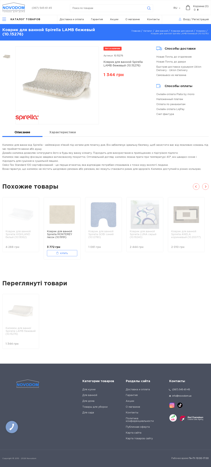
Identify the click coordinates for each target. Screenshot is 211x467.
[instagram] (172, 405)
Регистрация (200, 19)
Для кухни (88, 389)
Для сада (88, 413)
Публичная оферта (138, 427)
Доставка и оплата (72, 19)
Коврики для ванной (182, 31)
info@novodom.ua (181, 396)
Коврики (201, 31)
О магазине (132, 19)
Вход (186, 19)
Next (205, 186)
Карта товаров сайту (139, 438)
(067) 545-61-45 (42, 8)
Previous (196, 186)
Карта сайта (133, 433)
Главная (136, 31)
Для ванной (161, 31)
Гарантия (97, 19)
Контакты (153, 19)
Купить (64, 253)
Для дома (88, 401)
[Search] (149, 8)
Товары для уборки (95, 407)
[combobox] (178, 8)
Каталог (147, 31)
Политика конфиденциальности (140, 419)
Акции (114, 19)
